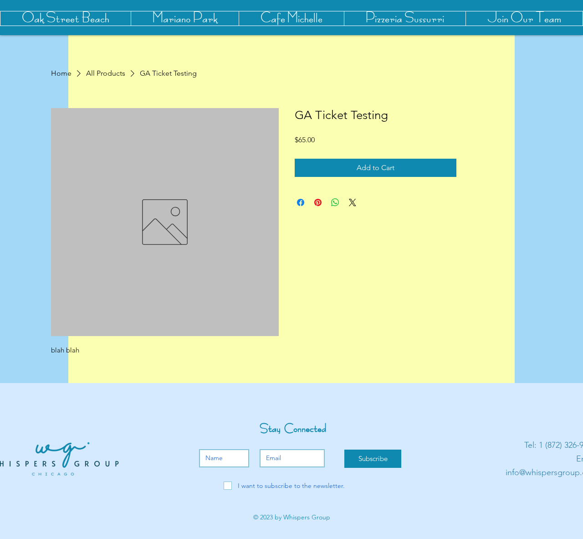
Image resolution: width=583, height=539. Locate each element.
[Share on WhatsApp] (335, 202)
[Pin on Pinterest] (317, 202)
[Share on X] (352, 202)
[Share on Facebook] (300, 202)
